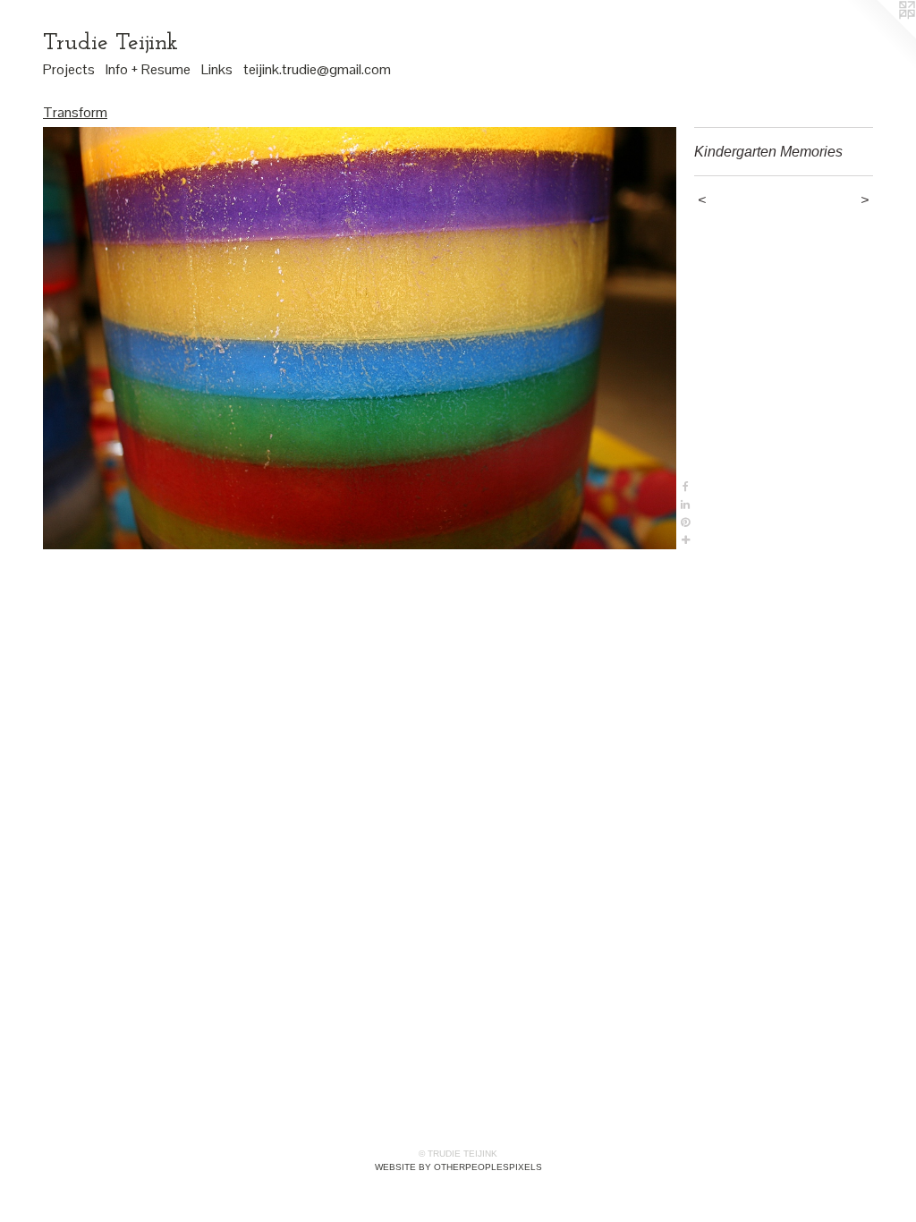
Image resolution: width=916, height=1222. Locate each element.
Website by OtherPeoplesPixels (458, 1167)
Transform (75, 112)
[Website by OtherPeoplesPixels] (880, 36)
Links (217, 69)
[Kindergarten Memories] (359, 338)
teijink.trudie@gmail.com (317, 69)
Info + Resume (148, 69)
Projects (69, 69)
